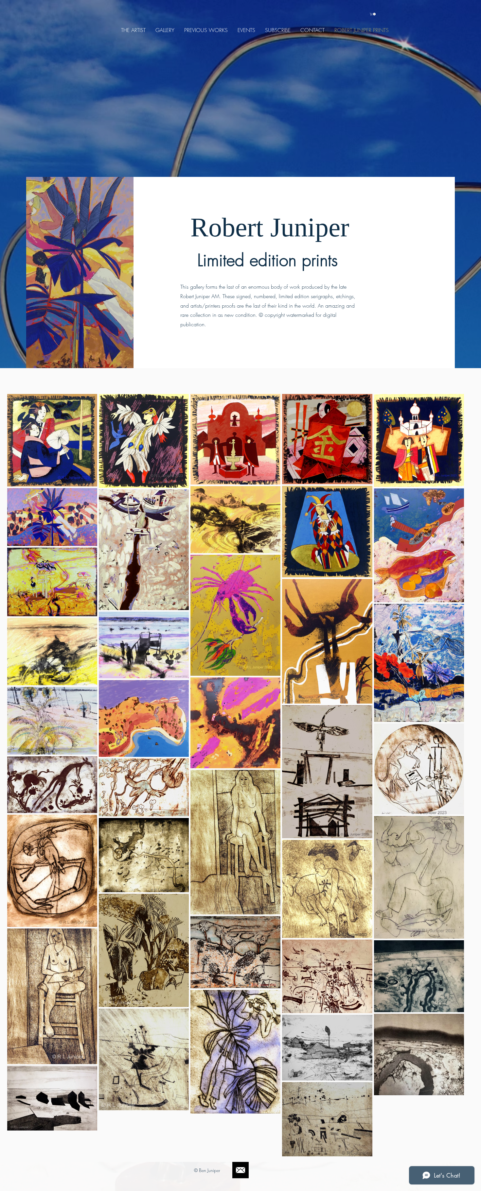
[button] (373, 14)
